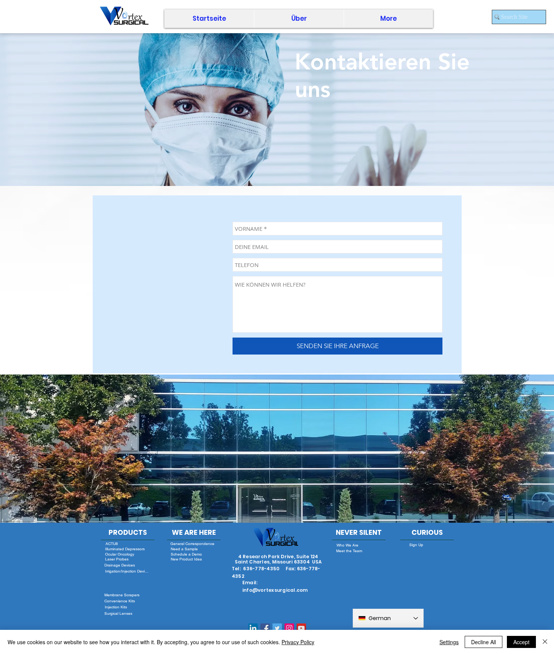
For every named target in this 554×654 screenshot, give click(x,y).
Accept (521, 642)
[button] (299, 18)
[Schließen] (544, 642)
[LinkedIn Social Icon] (253, 628)
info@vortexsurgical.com (275, 590)
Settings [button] (449, 642)
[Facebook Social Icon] (265, 628)
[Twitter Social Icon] (277, 628)
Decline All (483, 642)
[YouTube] (301, 628)
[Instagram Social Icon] (289, 628)
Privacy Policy (298, 642)
